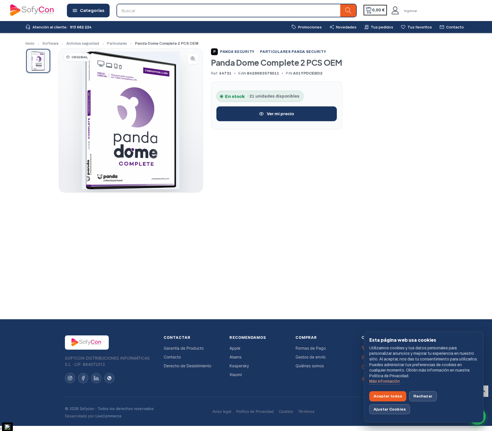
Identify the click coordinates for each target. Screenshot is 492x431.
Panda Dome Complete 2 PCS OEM (166, 44)
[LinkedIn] (96, 378)
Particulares (117, 44)
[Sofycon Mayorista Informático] (25, 10)
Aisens (235, 356)
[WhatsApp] (109, 378)
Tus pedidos (378, 27)
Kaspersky (239, 365)
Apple (234, 348)
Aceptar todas (388, 396)
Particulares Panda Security (293, 52)
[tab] (38, 61)
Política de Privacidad (255, 411)
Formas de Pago (311, 348)
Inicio (30, 44)
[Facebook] (83, 378)
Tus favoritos (416, 27)
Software (50, 44)
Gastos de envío (310, 356)
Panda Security (234, 52)
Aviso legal (221, 411)
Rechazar (422, 396)
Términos (306, 411)
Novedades (342, 27)
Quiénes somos (310, 365)
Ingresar (410, 11)
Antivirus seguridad (82, 44)
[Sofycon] (87, 342)
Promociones (306, 27)
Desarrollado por (93, 416)
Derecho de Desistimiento (187, 365)
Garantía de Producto (184, 348)
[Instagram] (70, 378)
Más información (384, 381)
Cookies (286, 411)
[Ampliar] (192, 58)
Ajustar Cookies (390, 409)
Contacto (451, 27)
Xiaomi (235, 374)
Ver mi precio (280, 114)
